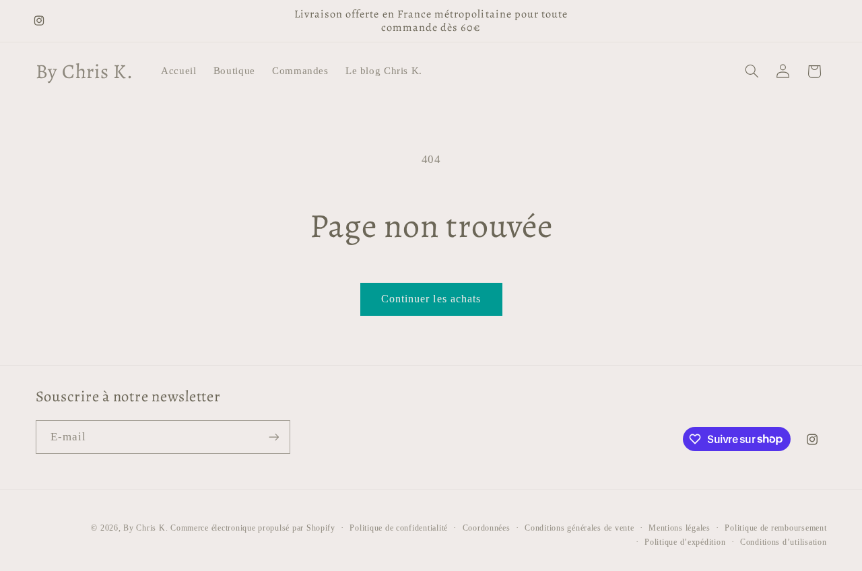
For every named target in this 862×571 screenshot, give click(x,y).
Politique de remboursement (775, 528)
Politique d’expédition (684, 542)
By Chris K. (145, 528)
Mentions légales (679, 528)
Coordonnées (486, 528)
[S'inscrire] (273, 436)
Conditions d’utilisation (783, 542)
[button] (751, 71)
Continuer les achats (431, 298)
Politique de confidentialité (399, 528)
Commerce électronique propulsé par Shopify (252, 528)
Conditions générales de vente (579, 528)
